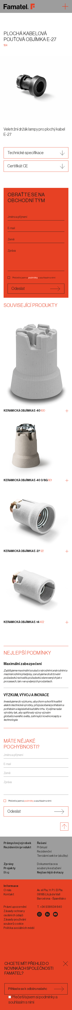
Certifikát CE (17, 166)
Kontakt (9, 894)
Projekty (9, 868)
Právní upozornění (15, 907)
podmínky (33, 277)
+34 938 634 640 (51, 907)
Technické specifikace (25, 153)
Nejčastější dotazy (50, 872)
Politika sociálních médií (19, 928)
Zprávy (9, 864)
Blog (6, 872)
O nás (7, 890)
